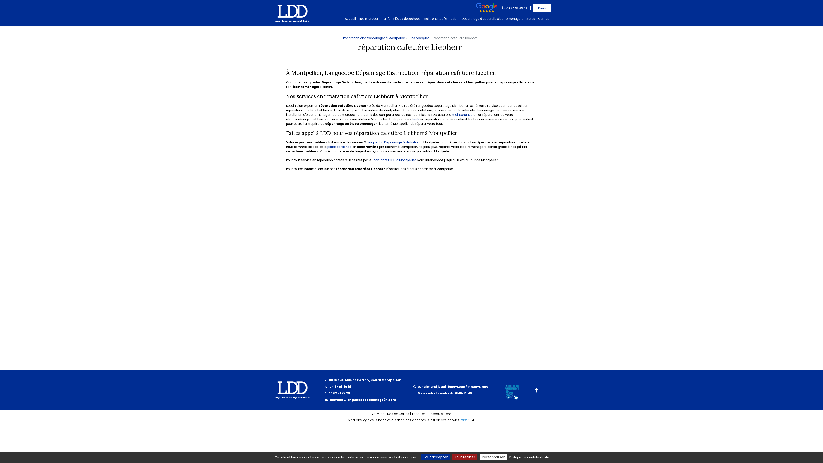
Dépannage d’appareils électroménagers (492, 19)
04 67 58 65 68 (340, 387)
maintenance (462, 115)
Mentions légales (361, 420)
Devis (542, 8)
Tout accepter (435, 457)
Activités (378, 414)
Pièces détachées (406, 19)
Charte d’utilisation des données (401, 420)
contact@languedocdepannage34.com (362, 400)
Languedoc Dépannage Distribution (393, 142)
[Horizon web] (464, 419)
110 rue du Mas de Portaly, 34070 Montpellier (364, 380)
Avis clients (488, 7)
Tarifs (386, 19)
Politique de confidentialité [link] (529, 457)
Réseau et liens (440, 414)
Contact (544, 19)
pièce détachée (339, 147)
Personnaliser (493, 457)
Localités (419, 414)
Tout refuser (464, 457)
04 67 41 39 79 (339, 393)
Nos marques (369, 19)
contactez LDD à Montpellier (395, 160)
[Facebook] (530, 8)
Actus (530, 19)
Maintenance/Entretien (441, 19)
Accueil (350, 19)
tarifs (416, 119)
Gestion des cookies (444, 420)
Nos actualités (398, 414)
